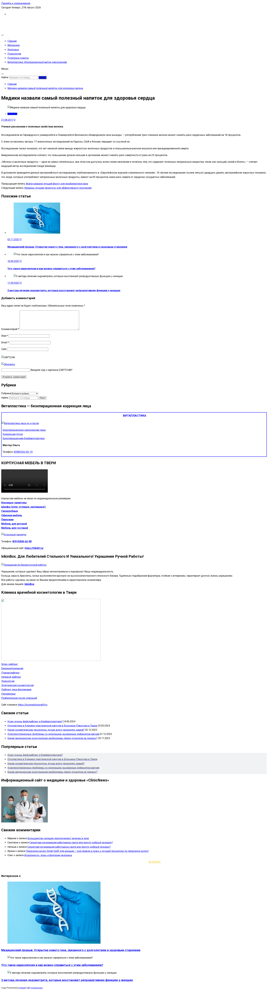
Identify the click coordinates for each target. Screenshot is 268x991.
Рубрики (6, 393)
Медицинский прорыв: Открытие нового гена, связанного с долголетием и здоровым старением (67, 246)
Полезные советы (18, 57)
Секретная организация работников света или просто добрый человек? (71, 842)
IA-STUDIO (155, 861)
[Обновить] (8, 364)
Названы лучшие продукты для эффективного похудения (58, 187)
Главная (12, 41)
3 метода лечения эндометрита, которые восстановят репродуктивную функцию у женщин (63, 290)
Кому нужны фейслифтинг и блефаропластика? (35, 721)
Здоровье (13, 49)
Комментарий (10, 329)
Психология (14, 53)
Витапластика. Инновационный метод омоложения (37, 62)
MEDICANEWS (9, 21)
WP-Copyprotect (35, 988)
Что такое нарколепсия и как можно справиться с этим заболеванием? (51, 268)
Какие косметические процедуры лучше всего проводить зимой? (46, 729)
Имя (4, 335)
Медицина (13, 45)
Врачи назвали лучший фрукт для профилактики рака (57, 183)
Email (5, 342)
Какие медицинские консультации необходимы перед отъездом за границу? (52, 738)
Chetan (22, 988)
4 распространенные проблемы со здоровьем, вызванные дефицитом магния (53, 734)
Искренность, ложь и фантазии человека (48, 855)
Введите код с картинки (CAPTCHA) (51, 369)
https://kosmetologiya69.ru (32, 704)
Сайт (4, 349)
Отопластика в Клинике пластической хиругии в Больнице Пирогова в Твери (52, 725)
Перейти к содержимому (15, 3)
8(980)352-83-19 (23, 451)
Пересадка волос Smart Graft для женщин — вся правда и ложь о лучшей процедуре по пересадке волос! (87, 851)
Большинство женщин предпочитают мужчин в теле (58, 838)
